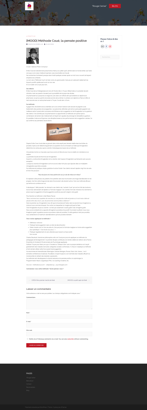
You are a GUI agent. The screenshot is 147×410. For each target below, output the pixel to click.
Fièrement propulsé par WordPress (36, 407)
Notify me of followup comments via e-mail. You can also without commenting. (58, 339)
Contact (28, 384)
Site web (29, 330)
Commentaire (30, 297)
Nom (28, 313)
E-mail (28, 321)
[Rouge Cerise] (29, 6)
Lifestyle (31, 36)
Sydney (55, 407)
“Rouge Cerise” (99, 6)
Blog (115, 6)
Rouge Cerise (50, 44)
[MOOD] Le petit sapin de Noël (77, 280)
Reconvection (30, 387)
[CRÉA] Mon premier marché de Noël (43, 280)
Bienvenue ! (30, 381)
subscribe (70, 339)
